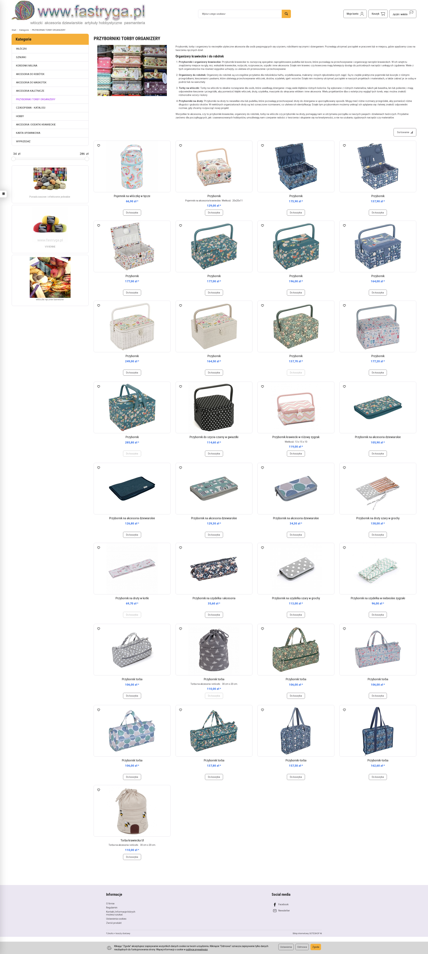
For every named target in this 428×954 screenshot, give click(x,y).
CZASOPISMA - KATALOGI (30, 107)
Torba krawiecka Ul (132, 840)
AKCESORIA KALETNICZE (30, 90)
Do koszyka (132, 212)
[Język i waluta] (402, 14)
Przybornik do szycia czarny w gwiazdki (214, 437)
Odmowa (302, 947)
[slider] (13, 159)
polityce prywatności (197, 949)
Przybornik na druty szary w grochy (378, 518)
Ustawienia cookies (116, 918)
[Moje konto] (355, 14)
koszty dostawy (123, 933)
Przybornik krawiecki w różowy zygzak (295, 437)
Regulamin (111, 907)
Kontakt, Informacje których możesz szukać (120, 913)
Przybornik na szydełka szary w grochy (296, 598)
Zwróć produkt (114, 923)
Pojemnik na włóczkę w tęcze (132, 196)
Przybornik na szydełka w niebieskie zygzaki (378, 598)
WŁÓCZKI (21, 48)
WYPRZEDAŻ (23, 141)
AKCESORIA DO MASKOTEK (31, 82)
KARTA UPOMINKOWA (28, 132)
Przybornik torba (132, 679)
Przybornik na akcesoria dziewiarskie (378, 437)
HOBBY (20, 116)
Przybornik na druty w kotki (132, 598)
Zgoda (315, 947)
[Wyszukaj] (286, 14)
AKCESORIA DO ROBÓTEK (30, 74)
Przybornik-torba (296, 760)
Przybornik (214, 196)
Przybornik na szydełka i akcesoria (214, 598)
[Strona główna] (78, 13)
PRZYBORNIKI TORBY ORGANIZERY (35, 99)
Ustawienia (286, 947)
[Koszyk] (378, 14)
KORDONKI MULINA (26, 65)
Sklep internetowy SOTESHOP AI (307, 933)
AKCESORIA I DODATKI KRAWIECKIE (36, 124)
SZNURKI (21, 57)
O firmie (110, 903)
